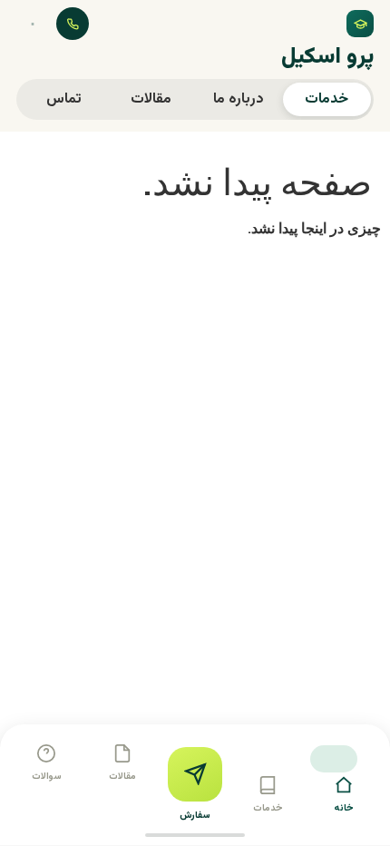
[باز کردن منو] (32, 23)
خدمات (326, 99)
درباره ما (238, 99)
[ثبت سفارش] (195, 774)
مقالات (151, 99)
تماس (64, 99)
